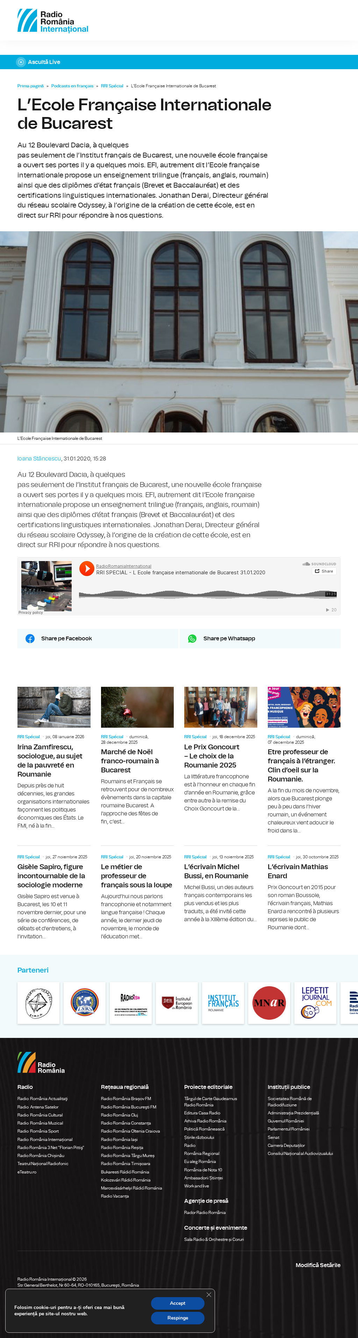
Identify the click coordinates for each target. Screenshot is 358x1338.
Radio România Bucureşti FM (128, 1107)
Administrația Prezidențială (293, 1113)
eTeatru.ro (26, 1172)
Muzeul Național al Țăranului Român (38, 1003)
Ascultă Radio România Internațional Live (179, 62)
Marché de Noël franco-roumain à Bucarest (137, 756)
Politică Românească (204, 1129)
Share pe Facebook (66, 638)
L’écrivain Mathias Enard (304, 889)
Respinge (177, 1318)
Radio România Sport (38, 1131)
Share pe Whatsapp (229, 638)
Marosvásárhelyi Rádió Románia (131, 1188)
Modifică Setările (318, 1265)
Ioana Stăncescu (39, 458)
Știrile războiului (199, 1137)
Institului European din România (177, 1003)
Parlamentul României (289, 1129)
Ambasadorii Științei (203, 1178)
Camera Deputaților (286, 1145)
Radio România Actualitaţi (42, 1099)
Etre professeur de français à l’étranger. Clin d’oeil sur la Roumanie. (304, 761)
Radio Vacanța (115, 1196)
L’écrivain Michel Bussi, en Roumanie (220, 885)
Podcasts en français (72, 86)
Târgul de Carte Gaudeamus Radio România (210, 1102)
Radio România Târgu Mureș (128, 1156)
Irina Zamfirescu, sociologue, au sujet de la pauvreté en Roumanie (54, 758)
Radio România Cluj (119, 1115)
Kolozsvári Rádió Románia (126, 1180)
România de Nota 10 (203, 1170)
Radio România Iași (119, 1139)
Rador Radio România (205, 1212)
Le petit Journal (315, 1003)
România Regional (201, 1153)
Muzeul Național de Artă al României (269, 1003)
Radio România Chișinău (40, 1156)
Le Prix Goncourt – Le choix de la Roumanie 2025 (220, 750)
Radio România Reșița (122, 1148)
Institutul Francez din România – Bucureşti (223, 1003)
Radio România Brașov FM (126, 1099)
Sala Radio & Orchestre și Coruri (214, 1239)
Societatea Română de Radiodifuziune (290, 1102)
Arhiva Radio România (205, 1121)
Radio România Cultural (40, 1115)
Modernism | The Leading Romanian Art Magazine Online (131, 1003)
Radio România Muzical (40, 1123)
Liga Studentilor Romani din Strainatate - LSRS (85, 1003)
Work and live (196, 1186)
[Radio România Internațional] (52, 20)
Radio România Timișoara (125, 1164)
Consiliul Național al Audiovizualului (300, 1153)
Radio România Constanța (126, 1123)
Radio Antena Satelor (37, 1107)
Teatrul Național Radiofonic (43, 1164)
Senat (273, 1137)
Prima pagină (30, 86)
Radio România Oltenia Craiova (130, 1131)
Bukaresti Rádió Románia (125, 1172)
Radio (190, 1145)
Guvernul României (286, 1121)
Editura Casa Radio (202, 1113)
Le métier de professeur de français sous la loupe (137, 893)
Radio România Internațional (44, 1139)
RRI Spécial (112, 86)
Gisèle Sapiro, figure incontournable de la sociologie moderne (54, 893)
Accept (177, 1303)
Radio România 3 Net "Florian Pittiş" (50, 1148)
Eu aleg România (200, 1161)
